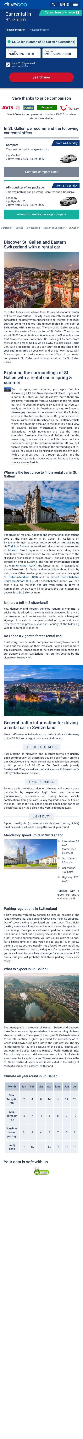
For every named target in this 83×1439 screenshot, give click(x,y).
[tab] (15, 28)
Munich (12, 550)
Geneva (24, 546)
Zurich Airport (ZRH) (24, 565)
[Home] (16, 4)
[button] (54, 4)
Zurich (12, 546)
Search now (41, 77)
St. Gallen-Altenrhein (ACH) (21, 577)
